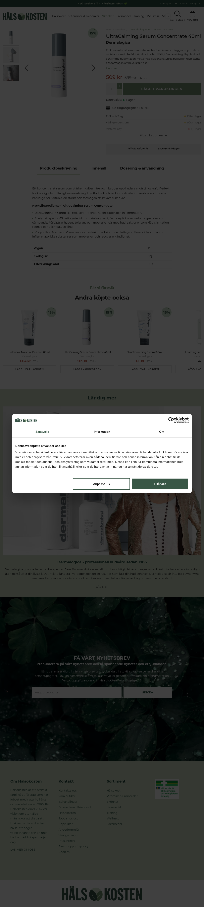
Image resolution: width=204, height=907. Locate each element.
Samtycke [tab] (42, 431)
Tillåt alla (160, 483)
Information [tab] (102, 431)
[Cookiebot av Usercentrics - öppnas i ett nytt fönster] (171, 420)
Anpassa (99, 483)
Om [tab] (161, 431)
